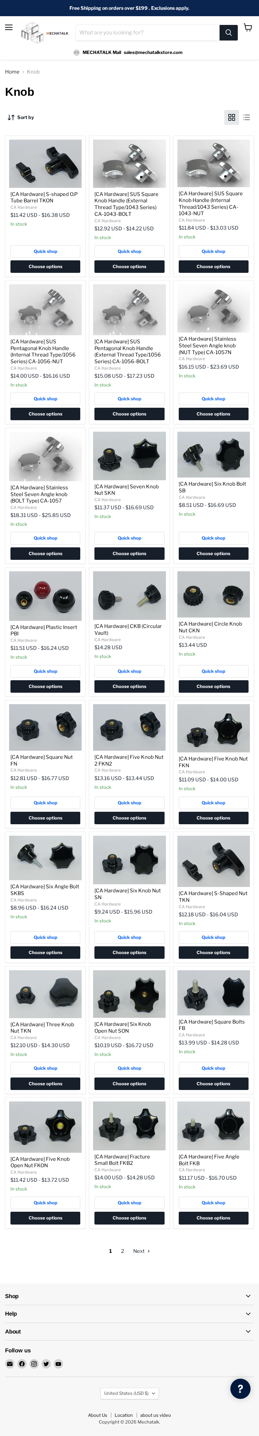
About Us (97, 1415)
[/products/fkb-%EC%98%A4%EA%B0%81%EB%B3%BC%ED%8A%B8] (213, 1125)
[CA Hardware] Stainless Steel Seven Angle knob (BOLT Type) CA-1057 (39, 494)
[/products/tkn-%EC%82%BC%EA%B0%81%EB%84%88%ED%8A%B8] (45, 994)
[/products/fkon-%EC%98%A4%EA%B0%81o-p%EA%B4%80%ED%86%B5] (45, 1127)
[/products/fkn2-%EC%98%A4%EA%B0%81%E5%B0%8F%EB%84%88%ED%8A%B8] (129, 727)
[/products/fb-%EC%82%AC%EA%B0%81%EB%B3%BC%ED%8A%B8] (213, 992)
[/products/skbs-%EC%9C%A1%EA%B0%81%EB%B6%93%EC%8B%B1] (45, 858)
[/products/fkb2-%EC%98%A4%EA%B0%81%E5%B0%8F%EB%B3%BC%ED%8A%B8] (129, 1125)
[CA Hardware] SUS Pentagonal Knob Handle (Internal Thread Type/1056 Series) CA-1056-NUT (43, 352)
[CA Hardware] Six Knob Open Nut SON (122, 1027)
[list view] (246, 117)
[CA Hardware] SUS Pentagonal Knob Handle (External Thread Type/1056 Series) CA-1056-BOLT (127, 352)
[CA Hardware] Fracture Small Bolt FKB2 (122, 1160)
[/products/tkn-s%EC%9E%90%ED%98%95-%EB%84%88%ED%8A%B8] (213, 861)
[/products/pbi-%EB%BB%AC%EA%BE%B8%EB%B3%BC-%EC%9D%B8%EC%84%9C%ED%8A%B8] (45, 596)
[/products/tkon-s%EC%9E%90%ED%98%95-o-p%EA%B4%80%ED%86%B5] (45, 164)
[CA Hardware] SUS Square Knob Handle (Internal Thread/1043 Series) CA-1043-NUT (211, 204)
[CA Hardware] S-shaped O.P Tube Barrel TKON (44, 197)
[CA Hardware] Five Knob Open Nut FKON (40, 1162)
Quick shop (45, 251)
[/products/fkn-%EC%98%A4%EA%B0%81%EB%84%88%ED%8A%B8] (213, 728)
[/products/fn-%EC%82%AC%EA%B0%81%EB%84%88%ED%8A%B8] (45, 727)
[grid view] (231, 117)
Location (124, 1415)
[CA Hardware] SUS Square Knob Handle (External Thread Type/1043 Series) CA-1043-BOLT (126, 204)
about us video (155, 1415)
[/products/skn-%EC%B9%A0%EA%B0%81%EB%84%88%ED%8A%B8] (129, 456)
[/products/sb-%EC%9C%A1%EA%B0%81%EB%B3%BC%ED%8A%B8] (213, 455)
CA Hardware (23, 207)
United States (126, 1393)
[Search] (229, 32)
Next (139, 1251)
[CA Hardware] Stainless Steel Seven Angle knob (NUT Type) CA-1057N (207, 345)
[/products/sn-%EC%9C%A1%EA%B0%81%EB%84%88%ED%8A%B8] (129, 860)
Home (12, 72)
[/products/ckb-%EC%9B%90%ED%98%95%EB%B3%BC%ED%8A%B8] (129, 595)
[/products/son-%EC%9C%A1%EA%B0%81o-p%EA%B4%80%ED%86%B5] (129, 994)
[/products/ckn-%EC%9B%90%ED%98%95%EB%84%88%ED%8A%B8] (213, 594)
